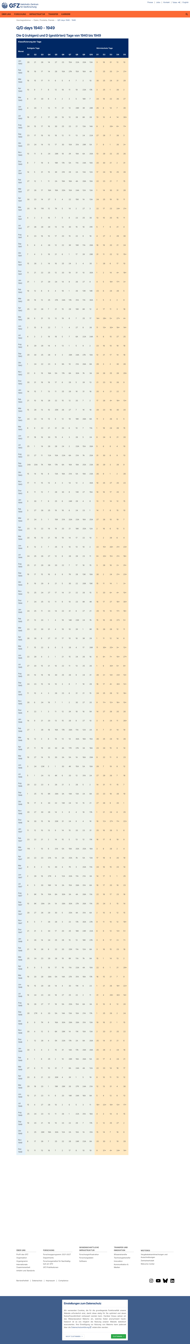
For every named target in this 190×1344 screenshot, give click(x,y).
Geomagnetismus (23, 20)
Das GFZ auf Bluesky (165, 1281)
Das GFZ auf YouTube (158, 1281)
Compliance (63, 1280)
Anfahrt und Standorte (25, 1270)
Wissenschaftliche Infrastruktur (89, 1248)
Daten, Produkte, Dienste (44, 20)
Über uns (6, 14)
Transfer (53, 14)
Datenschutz (37, 1280)
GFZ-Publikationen (50, 1267)
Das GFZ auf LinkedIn (172, 1281)
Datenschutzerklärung (80, 1327)
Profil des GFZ (22, 1254)
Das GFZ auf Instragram (151, 1281)
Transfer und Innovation (121, 1248)
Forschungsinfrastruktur (89, 1254)
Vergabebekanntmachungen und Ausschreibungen (154, 1255)
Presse (150, 2)
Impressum (50, 1280)
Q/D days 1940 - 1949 (66, 20)
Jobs (158, 2)
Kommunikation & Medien (121, 1265)
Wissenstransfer (120, 1254)
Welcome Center (147, 1264)
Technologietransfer (122, 1258)
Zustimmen (117, 1336)
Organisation (21, 1258)
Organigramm (22, 1261)
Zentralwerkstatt (147, 1260)
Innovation (118, 1261)
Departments (48, 1258)
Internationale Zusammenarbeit (23, 1265)
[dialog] (95, 1320)
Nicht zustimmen (73, 1336)
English (185, 2)
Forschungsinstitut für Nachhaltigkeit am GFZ (57, 1262)
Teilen (174, 2)
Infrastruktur (37, 14)
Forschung (20, 14)
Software (83, 1261)
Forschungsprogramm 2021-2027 (57, 1254)
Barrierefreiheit (22, 1280)
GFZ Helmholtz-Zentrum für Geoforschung (20, 5)
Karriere (65, 14)
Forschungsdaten (86, 1258)
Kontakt (166, 2)
